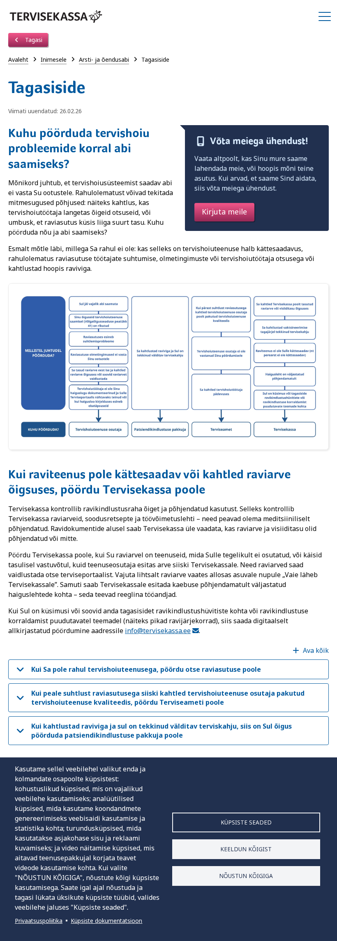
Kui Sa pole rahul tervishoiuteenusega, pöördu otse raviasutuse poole (146, 669)
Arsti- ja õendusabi (104, 59)
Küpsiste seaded (246, 822)
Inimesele (54, 59)
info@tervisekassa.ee (158, 630)
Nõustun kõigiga (246, 876)
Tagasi (32, 40)
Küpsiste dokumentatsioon (106, 921)
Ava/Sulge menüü (324, 16)
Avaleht (18, 59)
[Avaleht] (56, 16)
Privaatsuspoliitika (38, 921)
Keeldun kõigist (246, 849)
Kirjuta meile (224, 212)
